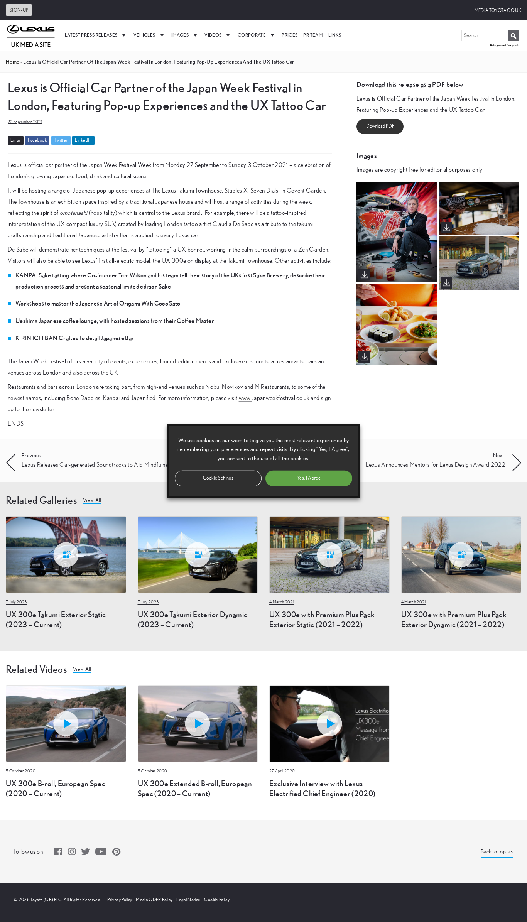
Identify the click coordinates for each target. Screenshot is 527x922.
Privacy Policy (119, 899)
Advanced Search (504, 45)
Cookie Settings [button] (218, 477)
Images (180, 34)
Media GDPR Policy (154, 899)
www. (245, 398)
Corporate (252, 34)
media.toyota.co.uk (498, 10)
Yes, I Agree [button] (309, 477)
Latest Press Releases (91, 34)
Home (12, 62)
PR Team (312, 34)
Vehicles (144, 34)
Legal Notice (188, 899)
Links (334, 34)
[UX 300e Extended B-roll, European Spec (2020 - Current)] (198, 723)
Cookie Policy (217, 899)
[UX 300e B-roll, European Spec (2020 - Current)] (66, 723)
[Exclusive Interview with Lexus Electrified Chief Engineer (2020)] (329, 723)
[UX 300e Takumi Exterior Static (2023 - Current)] (66, 554)
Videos (212, 34)
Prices (289, 34)
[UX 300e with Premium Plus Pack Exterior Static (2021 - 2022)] (329, 554)
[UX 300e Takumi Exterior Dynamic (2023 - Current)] (198, 554)
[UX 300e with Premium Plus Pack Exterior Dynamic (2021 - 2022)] (461, 554)
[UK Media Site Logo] (31, 35)
